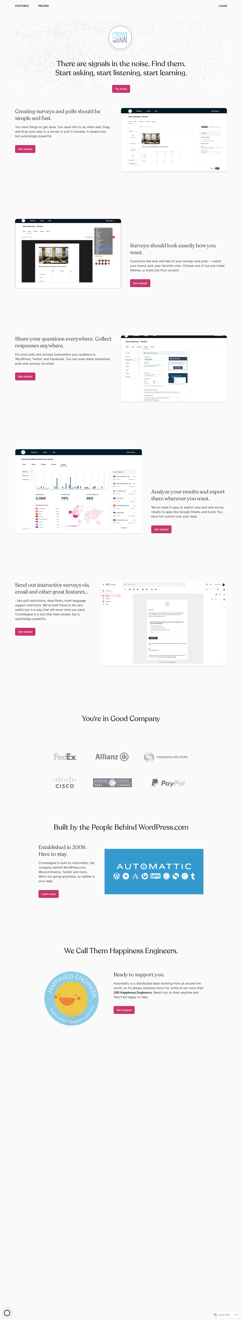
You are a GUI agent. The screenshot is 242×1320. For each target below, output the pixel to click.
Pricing (43, 5)
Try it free (121, 88)
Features (22, 5)
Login (223, 5)
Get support (124, 1010)
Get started (25, 149)
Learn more (49, 894)
